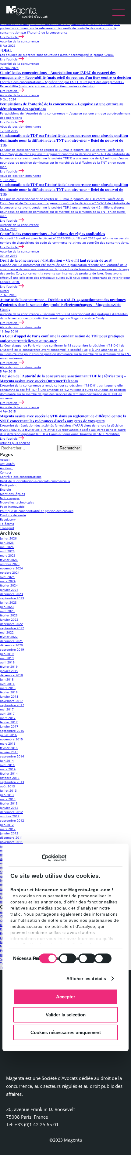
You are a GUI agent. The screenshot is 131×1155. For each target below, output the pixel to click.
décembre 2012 (11, 812)
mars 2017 (8, 718)
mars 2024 (8, 581)
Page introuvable (12, 506)
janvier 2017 (9, 726)
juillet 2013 (8, 790)
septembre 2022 (12, 628)
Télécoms (7, 523)
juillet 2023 (8, 602)
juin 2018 (7, 679)
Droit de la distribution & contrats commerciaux (35, 481)
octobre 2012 (9, 816)
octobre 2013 (9, 777)
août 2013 (7, 786)
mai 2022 (7, 632)
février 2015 (9, 748)
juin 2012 (7, 825)
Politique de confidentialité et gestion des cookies (36, 511)
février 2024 (9, 585)
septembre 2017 (12, 705)
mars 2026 (8, 555)
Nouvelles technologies (17, 502)
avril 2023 (7, 611)
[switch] (67, 958)
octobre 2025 (9, 564)
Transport (7, 528)
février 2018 (9, 692)
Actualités (7, 464)
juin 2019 (7, 654)
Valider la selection (66, 1014)
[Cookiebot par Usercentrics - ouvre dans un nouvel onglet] (39, 858)
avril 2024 (7, 577)
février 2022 (9, 636)
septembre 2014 (12, 756)
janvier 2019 (9, 671)
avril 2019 (7, 662)
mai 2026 (7, 547)
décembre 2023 (11, 594)
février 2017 (9, 722)
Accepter (65, 996)
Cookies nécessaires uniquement (65, 1032)
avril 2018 (7, 683)
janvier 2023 (9, 619)
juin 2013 (7, 795)
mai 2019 (7, 658)
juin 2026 (7, 542)
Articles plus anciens (15, 443)
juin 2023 (7, 607)
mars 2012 (8, 829)
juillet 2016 (8, 735)
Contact (5, 472)
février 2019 (9, 666)
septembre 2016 (12, 730)
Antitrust (6, 468)
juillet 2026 (8, 538)
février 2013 (9, 803)
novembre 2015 (11, 739)
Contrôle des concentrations (20, 476)
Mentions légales (12, 494)
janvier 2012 (9, 833)
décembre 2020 (11, 645)
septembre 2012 (12, 820)
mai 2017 (7, 709)
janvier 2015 (9, 752)
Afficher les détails (86, 978)
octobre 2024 (9, 572)
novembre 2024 (11, 568)
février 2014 (9, 773)
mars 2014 (8, 769)
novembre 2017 (11, 701)
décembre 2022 (11, 624)
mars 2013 (8, 799)
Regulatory (8, 519)
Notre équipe (9, 498)
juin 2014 (7, 760)
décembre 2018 (11, 675)
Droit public (8, 485)
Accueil (5, 459)
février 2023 (9, 615)
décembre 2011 (11, 837)
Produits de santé (13, 515)
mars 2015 (8, 743)
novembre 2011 (11, 842)
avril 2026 (7, 551)
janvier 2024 (9, 589)
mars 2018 (8, 688)
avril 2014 (7, 765)
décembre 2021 (11, 641)
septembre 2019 (12, 649)
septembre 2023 (12, 598)
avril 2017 (7, 713)
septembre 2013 (12, 782)
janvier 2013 (9, 807)
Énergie (5, 489)
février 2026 (9, 560)
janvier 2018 (9, 696)
